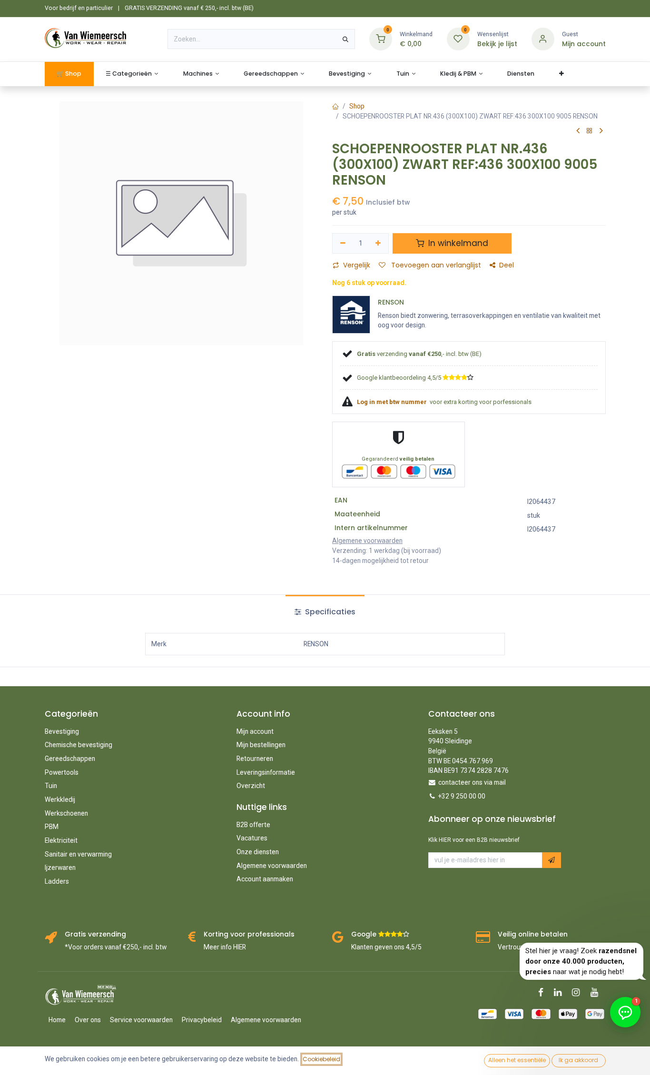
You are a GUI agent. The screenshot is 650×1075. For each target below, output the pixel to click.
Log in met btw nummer (392, 401)
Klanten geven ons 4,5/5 (386, 947)
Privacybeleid (202, 1020)
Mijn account (255, 731)
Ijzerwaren (60, 867)
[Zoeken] (345, 39)
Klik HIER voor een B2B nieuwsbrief (474, 840)
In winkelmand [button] (457, 243)
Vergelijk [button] (356, 265)
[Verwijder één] (343, 243)
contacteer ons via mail (472, 782)
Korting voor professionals (249, 934)
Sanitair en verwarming (78, 854)
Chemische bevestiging (78, 745)
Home (57, 1020)
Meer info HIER (225, 947)
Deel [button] (506, 265)
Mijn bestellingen (261, 745)
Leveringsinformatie (265, 772)
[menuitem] (69, 74)
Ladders (57, 881)
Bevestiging (62, 731)
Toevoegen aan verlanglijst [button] (435, 265)
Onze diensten (257, 852)
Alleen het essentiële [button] (517, 1060)
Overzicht (250, 785)
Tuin (51, 785)
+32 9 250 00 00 (461, 796)
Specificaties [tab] (329, 611)
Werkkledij (60, 799)
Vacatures (251, 838)
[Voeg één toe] (378, 243)
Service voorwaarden (141, 1020)
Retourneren (254, 758)
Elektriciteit (61, 840)
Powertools (62, 772)
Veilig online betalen (533, 934)
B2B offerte (253, 824)
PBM (52, 826)
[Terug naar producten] (589, 131)
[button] (551, 860)
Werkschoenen (66, 813)
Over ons (88, 1020)
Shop (356, 106)
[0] (380, 38)
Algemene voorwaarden (271, 865)
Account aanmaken (264, 879)
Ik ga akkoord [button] (578, 1060)
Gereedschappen (70, 758)
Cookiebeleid (321, 1059)
